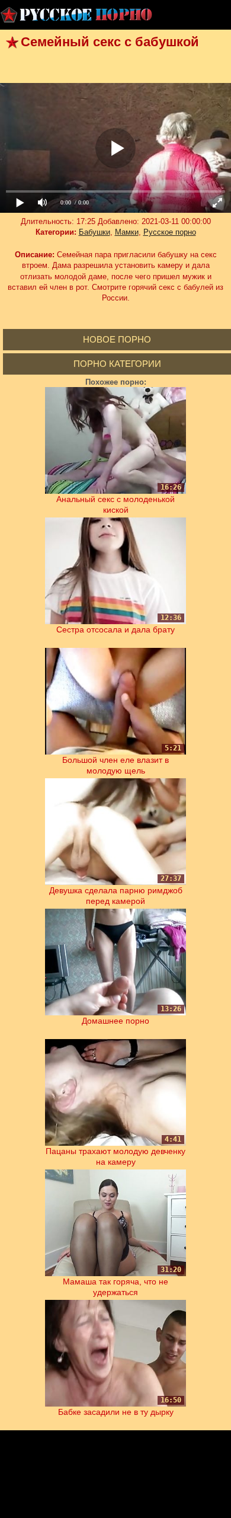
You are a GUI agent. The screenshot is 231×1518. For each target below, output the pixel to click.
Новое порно (117, 339)
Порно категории (117, 364)
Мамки (127, 232)
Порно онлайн (77, 15)
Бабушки (94, 232)
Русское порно (169, 232)
